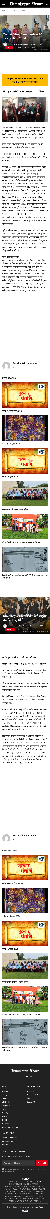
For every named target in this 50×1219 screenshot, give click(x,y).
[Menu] (3, 3)
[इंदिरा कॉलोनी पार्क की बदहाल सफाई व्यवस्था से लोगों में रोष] (25, 526)
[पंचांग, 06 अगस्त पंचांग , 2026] (25, 395)
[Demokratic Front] (26, 4)
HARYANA (9, 47)
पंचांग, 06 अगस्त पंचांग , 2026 (12, 411)
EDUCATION (10, 629)
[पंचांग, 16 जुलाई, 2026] (25, 461)
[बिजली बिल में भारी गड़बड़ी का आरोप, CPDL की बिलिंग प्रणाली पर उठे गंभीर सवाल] (25, 559)
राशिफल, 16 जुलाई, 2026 (11, 444)
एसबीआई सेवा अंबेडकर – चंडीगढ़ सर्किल (15, 509)
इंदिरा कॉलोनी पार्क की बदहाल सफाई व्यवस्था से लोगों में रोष (21, 542)
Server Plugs (38, 1207)
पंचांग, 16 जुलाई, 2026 (10, 476)
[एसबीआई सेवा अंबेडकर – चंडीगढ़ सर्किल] (25, 493)
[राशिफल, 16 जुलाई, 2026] (25, 428)
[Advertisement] (25, 324)
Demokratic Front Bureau (19, 44)
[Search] (46, 3)
